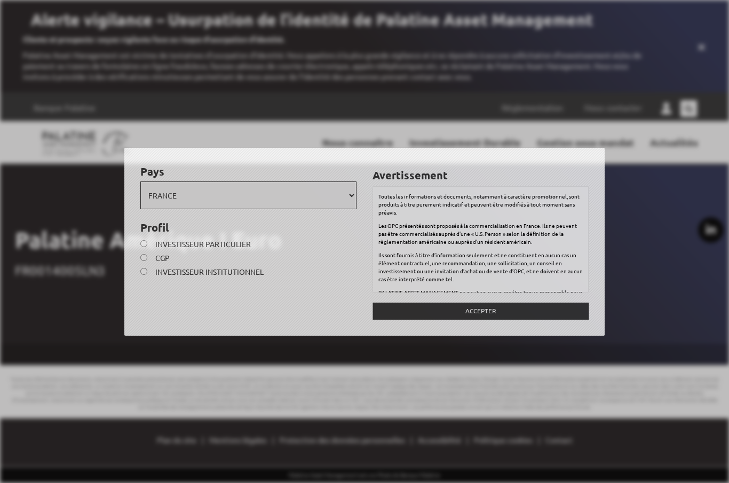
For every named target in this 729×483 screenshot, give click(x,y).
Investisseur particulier (203, 244)
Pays (152, 171)
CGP (162, 258)
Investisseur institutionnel (209, 271)
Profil (154, 227)
